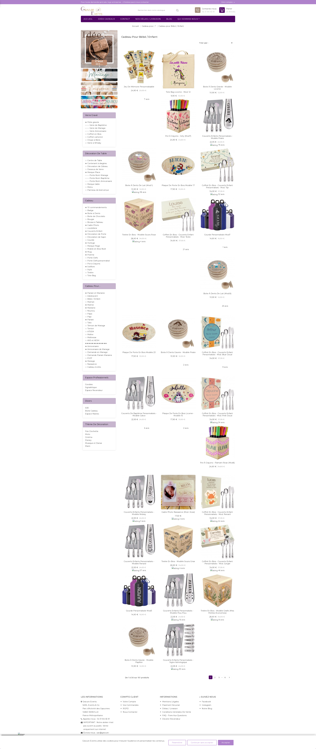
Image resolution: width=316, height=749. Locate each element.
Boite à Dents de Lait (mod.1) (139, 185)
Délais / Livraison (170, 708)
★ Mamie (89, 305)
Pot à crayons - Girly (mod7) (178, 136)
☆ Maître (89, 334)
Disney (88, 440)
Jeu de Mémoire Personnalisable (139, 87)
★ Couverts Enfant (93, 231)
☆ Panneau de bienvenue (97, 190)
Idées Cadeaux (106, 19)
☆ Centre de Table (93, 160)
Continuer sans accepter (202, 742)
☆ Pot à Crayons (92, 264)
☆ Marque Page (92, 246)
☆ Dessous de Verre (94, 169)
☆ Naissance (91, 364)
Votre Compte (129, 702)
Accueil (88, 19)
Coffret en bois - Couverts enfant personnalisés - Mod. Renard (217, 513)
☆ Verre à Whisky (93, 143)
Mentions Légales (170, 702)
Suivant (229, 677)
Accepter (226, 742)
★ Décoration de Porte (95, 234)
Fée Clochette (91, 431)
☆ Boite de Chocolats (95, 216)
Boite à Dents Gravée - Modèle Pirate (178, 352)
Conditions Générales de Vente (176, 712)
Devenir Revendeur (171, 719)
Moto (87, 434)
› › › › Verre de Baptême (96, 125)
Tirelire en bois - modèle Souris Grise (178, 561)
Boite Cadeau (91, 411)
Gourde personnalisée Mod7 (217, 235)
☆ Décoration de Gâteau (96, 166)
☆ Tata (88, 323)
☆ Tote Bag (90, 275)
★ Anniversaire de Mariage (97, 349)
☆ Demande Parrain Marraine (98, 355)
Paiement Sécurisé (171, 705)
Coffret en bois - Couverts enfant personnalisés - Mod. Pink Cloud (217, 414)
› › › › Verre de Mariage (95, 128)
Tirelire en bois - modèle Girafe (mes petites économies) (217, 612)
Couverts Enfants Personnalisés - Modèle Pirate (217, 137)
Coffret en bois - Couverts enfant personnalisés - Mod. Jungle (217, 562)
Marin (87, 446)
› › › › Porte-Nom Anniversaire (98, 181)
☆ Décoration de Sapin (95, 237)
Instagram (206, 705)
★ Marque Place (92, 172)
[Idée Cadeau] (99, 49)
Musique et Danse (93, 443)
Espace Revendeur (94, 390)
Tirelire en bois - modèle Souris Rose (139, 235)
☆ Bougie (89, 219)
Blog (169, 19)
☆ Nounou (90, 311)
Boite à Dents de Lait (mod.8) (217, 293)
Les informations (92, 697)
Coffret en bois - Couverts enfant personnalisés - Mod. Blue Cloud (217, 353)
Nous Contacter (130, 712)
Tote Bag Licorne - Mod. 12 (178, 92)
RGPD (126, 708)
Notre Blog (207, 708)
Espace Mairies (92, 414)
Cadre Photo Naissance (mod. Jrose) (178, 512)
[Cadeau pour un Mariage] (99, 75)
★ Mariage (90, 361)
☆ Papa (88, 314)
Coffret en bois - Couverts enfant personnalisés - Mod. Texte (178, 236)
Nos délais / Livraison (148, 19)
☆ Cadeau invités (93, 367)
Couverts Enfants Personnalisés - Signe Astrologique (178, 661)
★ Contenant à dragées (96, 163)
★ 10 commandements (96, 207)
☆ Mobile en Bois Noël (95, 249)
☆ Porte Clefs (91, 258)
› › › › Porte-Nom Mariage (96, 175)
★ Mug (88, 252)
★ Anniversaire (92, 346)
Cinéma (88, 437)
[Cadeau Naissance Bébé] (99, 88)
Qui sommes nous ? (189, 19)
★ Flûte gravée (92, 122)
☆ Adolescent (91, 296)
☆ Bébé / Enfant (92, 299)
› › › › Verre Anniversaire (95, 131)
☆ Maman (89, 302)
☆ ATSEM (89, 331)
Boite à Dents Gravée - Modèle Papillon (139, 661)
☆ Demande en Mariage (96, 352)
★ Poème (89, 255)
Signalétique (91, 387)
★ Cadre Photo (92, 225)
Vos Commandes (130, 705)
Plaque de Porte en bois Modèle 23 (139, 352)
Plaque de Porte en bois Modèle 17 (178, 185)
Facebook (206, 702)
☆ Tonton (89, 328)
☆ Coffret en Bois (93, 134)
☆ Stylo (88, 269)
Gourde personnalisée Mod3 (139, 611)
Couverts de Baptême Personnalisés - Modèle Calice (139, 414)
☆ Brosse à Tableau (94, 222)
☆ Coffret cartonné (94, 137)
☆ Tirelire (89, 272)
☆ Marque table (92, 184)
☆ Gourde (89, 240)
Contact (125, 19)
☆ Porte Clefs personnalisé (97, 261)
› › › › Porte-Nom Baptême (97, 178)
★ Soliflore (90, 267)
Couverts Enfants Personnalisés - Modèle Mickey (139, 513)
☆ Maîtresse (90, 337)
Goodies (89, 384)
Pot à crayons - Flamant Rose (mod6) (217, 463)
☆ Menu (89, 187)
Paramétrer (177, 742)
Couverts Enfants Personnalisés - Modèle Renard (139, 562)
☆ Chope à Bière (92, 140)
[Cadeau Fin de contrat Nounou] (99, 102)
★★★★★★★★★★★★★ (96, 343)
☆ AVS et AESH (92, 340)
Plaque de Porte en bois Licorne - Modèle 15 (178, 414)
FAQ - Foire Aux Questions (174, 715)
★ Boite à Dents (92, 213)
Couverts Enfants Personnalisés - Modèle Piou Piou (178, 612)
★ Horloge (90, 243)
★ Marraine (90, 308)
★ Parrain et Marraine (95, 293)
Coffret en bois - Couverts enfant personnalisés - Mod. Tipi (217, 186)
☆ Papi (88, 317)
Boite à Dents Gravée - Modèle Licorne (217, 88)
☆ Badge (89, 210)
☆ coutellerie (91, 228)
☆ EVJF (88, 358)
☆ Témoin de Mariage (95, 325)
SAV (87, 408)
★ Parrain (89, 320)
